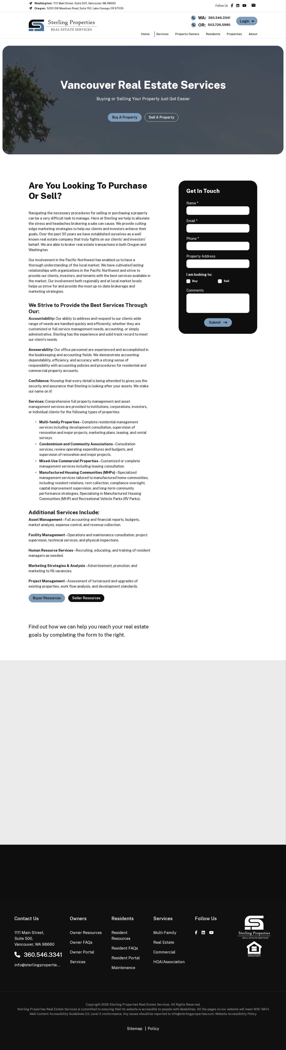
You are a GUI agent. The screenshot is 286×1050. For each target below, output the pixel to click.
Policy (153, 1028)
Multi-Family (164, 932)
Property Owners (187, 34)
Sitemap (134, 1028)
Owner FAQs (81, 942)
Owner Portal (82, 952)
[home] (63, 24)
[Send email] (254, 4)
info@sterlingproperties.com (41, 965)
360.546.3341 (219, 18)
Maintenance (123, 967)
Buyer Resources (47, 598)
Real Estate (163, 942)
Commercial (164, 952)
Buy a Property (124, 117)
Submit (215, 322)
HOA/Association (169, 961)
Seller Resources (86, 598)
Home (145, 34)
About (253, 34)
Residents (213, 34)
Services (162, 34)
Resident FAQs (124, 948)
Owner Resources (86, 932)
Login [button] (245, 21)
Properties (234, 34)
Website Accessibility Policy (236, 1014)
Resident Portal (125, 958)
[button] (232, 6)
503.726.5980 (219, 25)
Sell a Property (161, 117)
